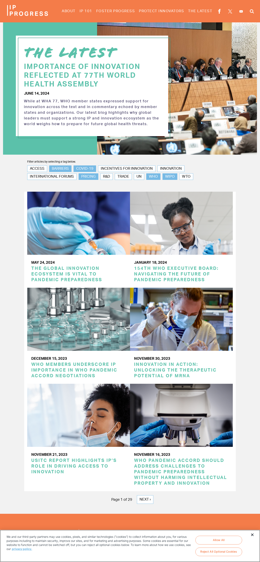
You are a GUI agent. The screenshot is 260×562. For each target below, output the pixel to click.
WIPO (170, 176)
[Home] (27, 10)
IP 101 (86, 11)
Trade (123, 176)
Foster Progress (115, 11)
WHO (153, 176)
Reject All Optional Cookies (218, 551)
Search (252, 12)
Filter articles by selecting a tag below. (51, 161)
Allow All (218, 540)
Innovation (171, 169)
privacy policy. (22, 549)
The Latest (200, 11)
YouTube (241, 11)
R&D (106, 176)
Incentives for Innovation (127, 169)
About (69, 11)
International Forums (52, 176)
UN (139, 176)
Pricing (88, 176)
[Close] (252, 534)
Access (37, 169)
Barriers (60, 169)
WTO (186, 176)
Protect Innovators (161, 11)
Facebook (219, 12)
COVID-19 (84, 169)
